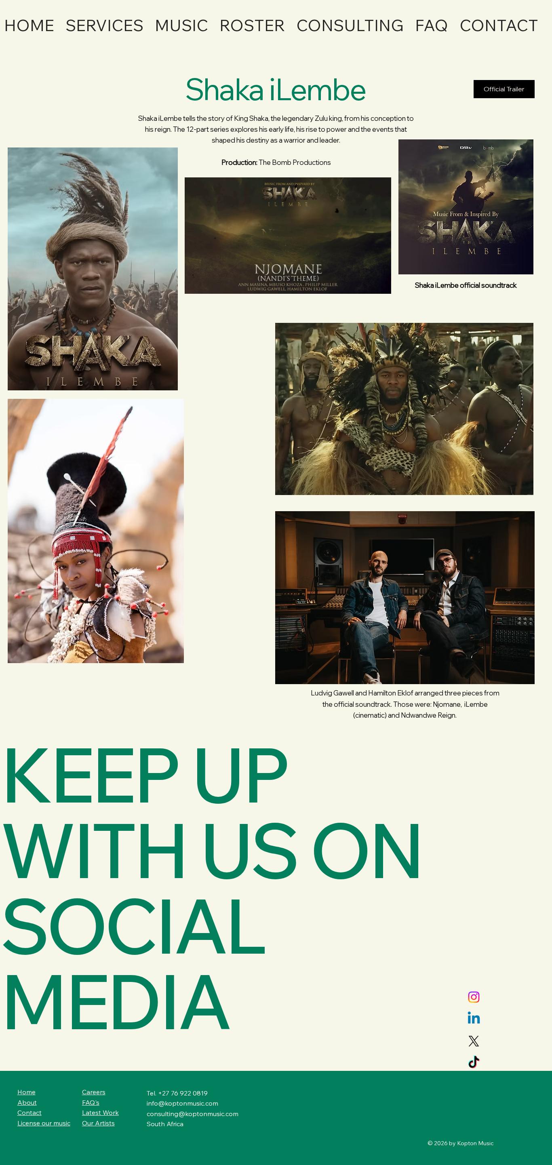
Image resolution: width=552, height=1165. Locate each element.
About (27, 1102)
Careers (93, 1092)
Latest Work (100, 1112)
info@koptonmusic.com (182, 1103)
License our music (43, 1123)
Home (26, 1092)
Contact (29, 1112)
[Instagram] (473, 997)
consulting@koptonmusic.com (192, 1114)
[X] (473, 1041)
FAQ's (90, 1102)
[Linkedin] (473, 1018)
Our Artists (98, 1123)
